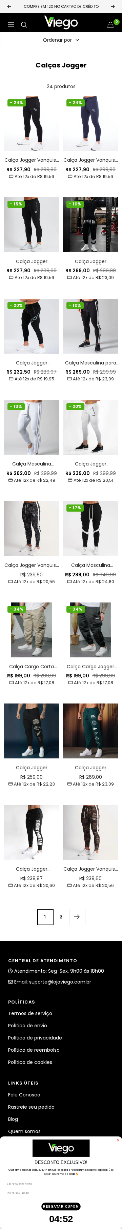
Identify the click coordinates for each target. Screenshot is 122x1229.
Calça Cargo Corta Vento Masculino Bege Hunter (31, 666)
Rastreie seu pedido (31, 1107)
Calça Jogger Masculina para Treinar (32, 261)
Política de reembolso (34, 1050)
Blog (13, 1119)
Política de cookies (30, 1062)
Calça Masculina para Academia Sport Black (91, 362)
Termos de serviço (30, 1013)
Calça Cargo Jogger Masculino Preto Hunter (90, 666)
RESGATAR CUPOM (61, 1206)
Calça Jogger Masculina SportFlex (31, 869)
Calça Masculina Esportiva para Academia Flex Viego (90, 565)
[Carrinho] (110, 25)
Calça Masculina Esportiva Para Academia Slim (31, 464)
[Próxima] (77, 917)
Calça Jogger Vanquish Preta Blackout (31, 160)
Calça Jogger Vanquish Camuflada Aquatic (31, 565)
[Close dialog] (118, 1140)
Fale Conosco (24, 1094)
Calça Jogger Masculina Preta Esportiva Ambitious (31, 767)
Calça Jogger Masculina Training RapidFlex (31, 362)
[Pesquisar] (24, 25)
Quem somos (24, 1131)
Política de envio (27, 1025)
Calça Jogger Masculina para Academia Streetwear (91, 261)
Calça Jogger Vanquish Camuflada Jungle (90, 869)
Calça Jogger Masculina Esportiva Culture (90, 767)
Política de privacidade (35, 1037)
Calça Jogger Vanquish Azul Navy (90, 160)
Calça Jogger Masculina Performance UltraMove (90, 464)
